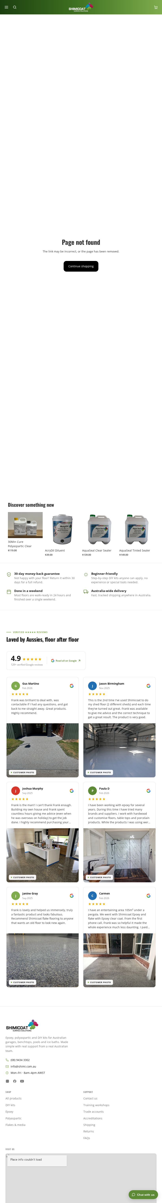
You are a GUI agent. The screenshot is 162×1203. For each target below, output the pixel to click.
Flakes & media (15, 1125)
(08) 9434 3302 (20, 1060)
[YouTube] (22, 1081)
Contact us (90, 1098)
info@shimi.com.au (23, 1066)
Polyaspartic (14, 1118)
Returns (88, 1131)
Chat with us (145, 1194)
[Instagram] (7, 1081)
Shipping (89, 1125)
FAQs (86, 1138)
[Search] (15, 7)
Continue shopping (81, 266)
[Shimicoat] (81, 1025)
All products (14, 1098)
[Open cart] (156, 7)
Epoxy (9, 1111)
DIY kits (10, 1105)
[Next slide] (75, 529)
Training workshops (96, 1105)
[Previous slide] (49, 529)
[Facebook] (15, 1081)
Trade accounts (93, 1111)
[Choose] (36, 532)
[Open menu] (6, 7)
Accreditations (92, 1118)
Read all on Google (66, 660)
